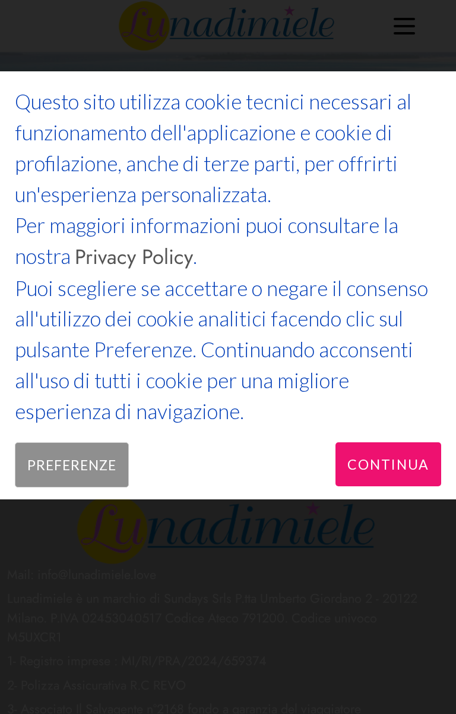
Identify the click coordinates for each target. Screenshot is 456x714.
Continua (388, 464)
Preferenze (71, 465)
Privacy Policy (134, 257)
